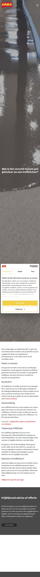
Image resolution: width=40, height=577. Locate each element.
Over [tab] (32, 271)
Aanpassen (19, 309)
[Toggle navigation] (37, 5)
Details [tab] (20, 271)
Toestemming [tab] (7, 271)
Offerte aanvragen (9, 525)
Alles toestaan (20, 303)
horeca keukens (11, 399)
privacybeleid (9, 294)
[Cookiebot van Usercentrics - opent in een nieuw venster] (30, 266)
